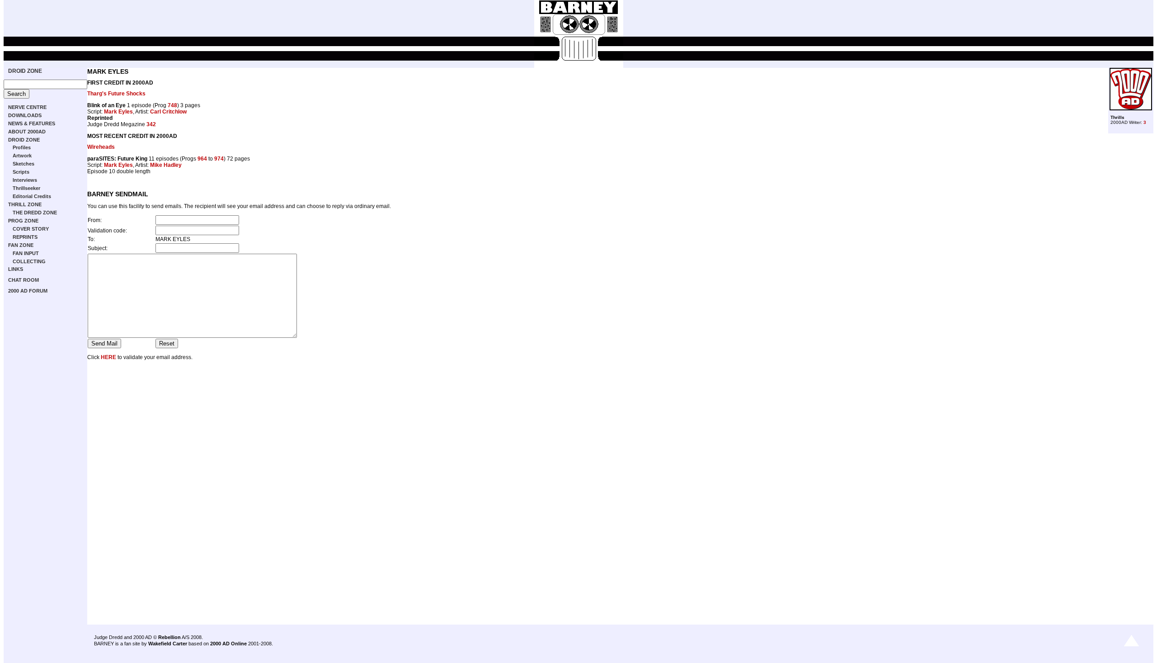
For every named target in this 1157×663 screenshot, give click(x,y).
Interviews (25, 180)
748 (172, 105)
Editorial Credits (32, 196)
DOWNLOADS (25, 115)
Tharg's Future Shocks (116, 93)
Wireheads (101, 147)
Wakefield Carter (167, 643)
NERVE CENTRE (27, 107)
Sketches (23, 163)
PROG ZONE (23, 220)
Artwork (22, 155)
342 (151, 124)
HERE (108, 357)
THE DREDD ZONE (35, 212)
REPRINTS (25, 237)
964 (202, 159)
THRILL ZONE (25, 204)
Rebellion (169, 637)
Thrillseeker (26, 188)
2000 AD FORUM (27, 291)
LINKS (15, 269)
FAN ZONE (20, 245)
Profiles (22, 147)
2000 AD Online (228, 643)
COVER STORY (31, 229)
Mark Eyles (118, 112)
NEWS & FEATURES (31, 123)
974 (219, 159)
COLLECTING (29, 261)
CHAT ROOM (23, 280)
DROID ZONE (25, 71)
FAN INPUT (26, 253)
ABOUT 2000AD (27, 131)
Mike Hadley (166, 165)
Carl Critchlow (168, 112)
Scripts (21, 172)
